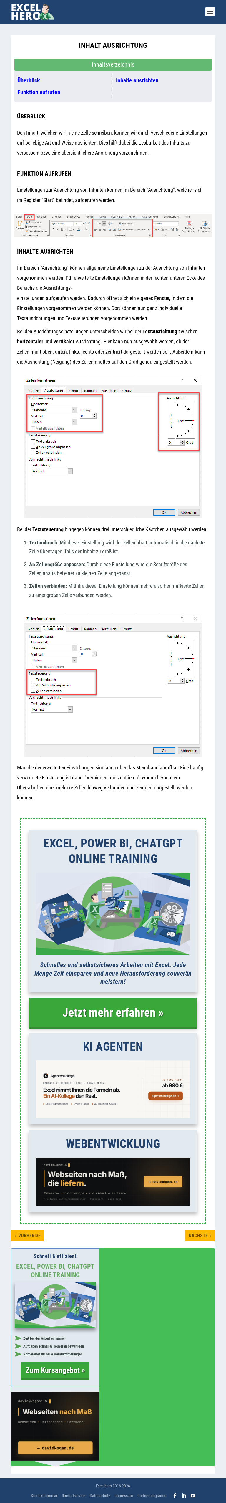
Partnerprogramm (152, 1495)
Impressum (123, 1495)
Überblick (28, 80)
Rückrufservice (73, 1495)
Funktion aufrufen (38, 92)
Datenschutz (100, 1495)
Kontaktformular (44, 1495)
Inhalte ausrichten (137, 80)
